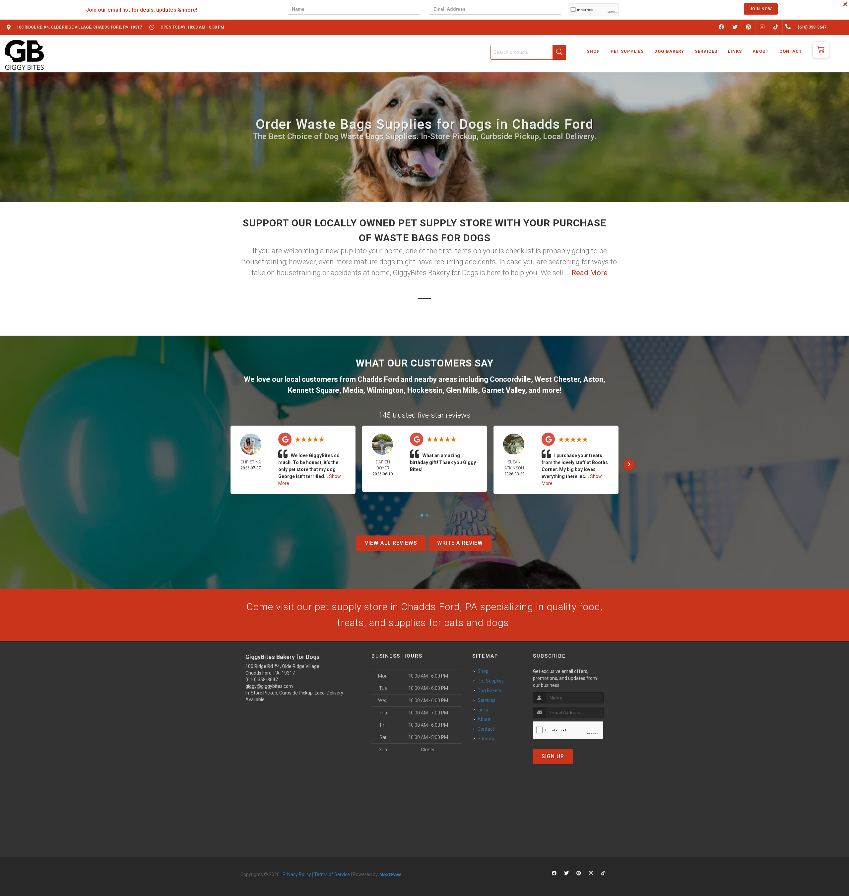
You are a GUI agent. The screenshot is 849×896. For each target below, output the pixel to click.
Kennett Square (313, 390)
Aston (593, 379)
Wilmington (385, 390)
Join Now (761, 9)
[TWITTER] (735, 27)
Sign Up (553, 756)
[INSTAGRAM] (762, 27)
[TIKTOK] (775, 27)
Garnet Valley (503, 390)
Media (353, 390)
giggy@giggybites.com (269, 686)
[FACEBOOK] (721, 27)
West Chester (557, 379)
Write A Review (460, 543)
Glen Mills (462, 390)
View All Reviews (391, 543)
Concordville (510, 379)
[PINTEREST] (748, 27)
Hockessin (424, 390)
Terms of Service (332, 874)
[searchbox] (528, 52)
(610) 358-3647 (261, 679)
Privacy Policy (297, 874)
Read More (589, 273)
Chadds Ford (378, 379)
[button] (821, 49)
